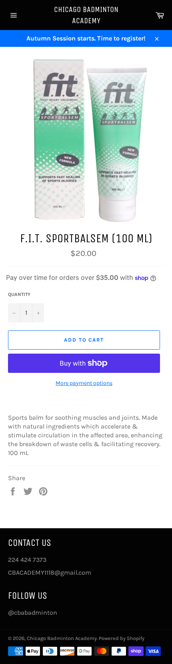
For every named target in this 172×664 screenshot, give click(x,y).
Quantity (19, 294)
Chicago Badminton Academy (86, 15)
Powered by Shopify (121, 638)
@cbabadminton (32, 612)
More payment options (84, 383)
